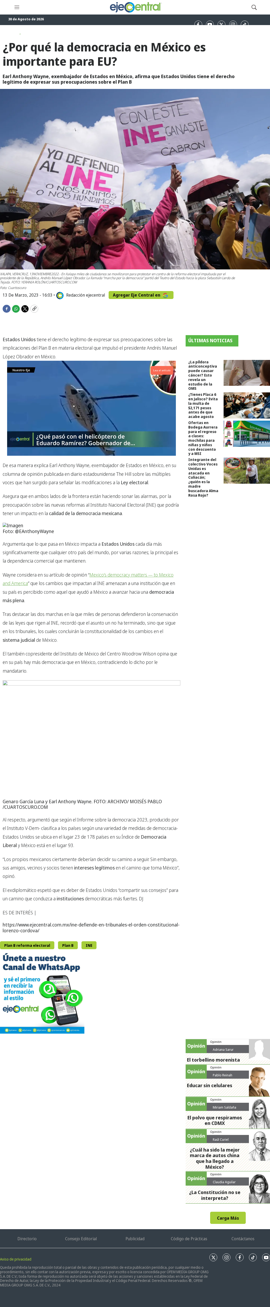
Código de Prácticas (189, 1239)
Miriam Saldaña (224, 1107)
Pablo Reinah (222, 1075)
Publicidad (135, 1239)
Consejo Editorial (81, 1239)
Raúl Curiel (221, 1139)
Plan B (68, 945)
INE (89, 945)
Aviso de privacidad (15, 1259)
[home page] (135, 7)
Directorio (27, 1239)
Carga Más (228, 1218)
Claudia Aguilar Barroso (224, 1184)
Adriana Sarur (223, 1049)
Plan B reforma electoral (27, 945)
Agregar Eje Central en (137, 295)
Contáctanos (243, 1239)
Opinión (215, 1042)
